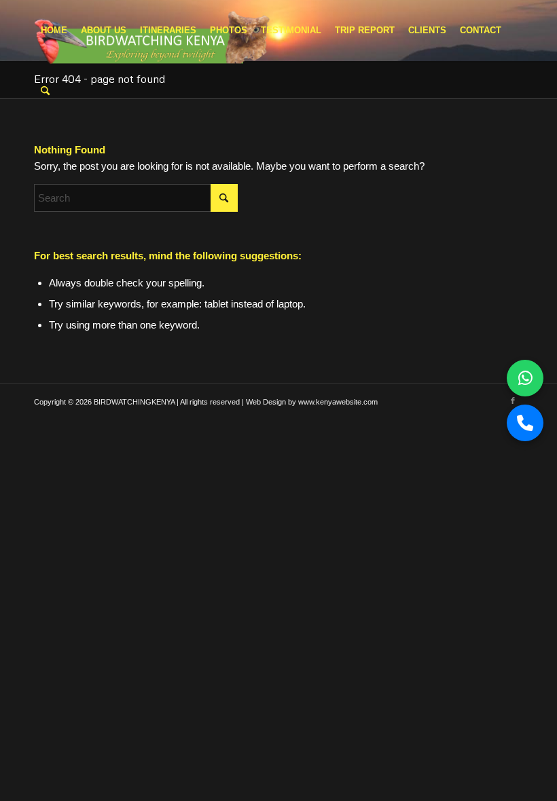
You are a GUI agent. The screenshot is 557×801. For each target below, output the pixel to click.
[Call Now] (525, 423)
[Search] (45, 91)
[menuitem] (54, 30)
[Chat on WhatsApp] (525, 378)
